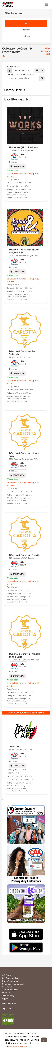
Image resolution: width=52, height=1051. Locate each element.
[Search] (37, 70)
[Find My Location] (42, 70)
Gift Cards (6, 975)
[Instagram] (10, 1009)
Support (5, 999)
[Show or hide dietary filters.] (24, 90)
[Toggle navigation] (46, 4)
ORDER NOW (18, 166)
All (26, 23)
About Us (6, 993)
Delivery (26, 30)
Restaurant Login (10, 990)
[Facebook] (4, 1009)
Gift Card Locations (10, 978)
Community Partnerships (13, 984)
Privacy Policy (8, 996)
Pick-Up (26, 36)
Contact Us (7, 987)
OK (44, 1040)
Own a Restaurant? (10, 981)
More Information (18, 1046)
